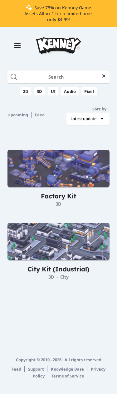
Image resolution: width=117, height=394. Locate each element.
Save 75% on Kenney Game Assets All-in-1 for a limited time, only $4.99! (58, 13)
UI (53, 91)
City (64, 277)
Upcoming (17, 115)
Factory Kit (58, 196)
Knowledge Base (67, 369)
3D (39, 91)
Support (36, 369)
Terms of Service (67, 376)
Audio (70, 91)
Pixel (89, 91)
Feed (40, 115)
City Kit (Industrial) (58, 269)
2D (25, 91)
